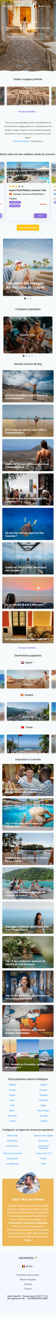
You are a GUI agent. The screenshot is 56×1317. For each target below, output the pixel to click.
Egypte (29, 662)
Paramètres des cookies (28, 1275)
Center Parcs (12, 1146)
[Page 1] (25, 298)
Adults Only (12, 1135)
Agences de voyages (43, 1135)
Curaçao (43, 1090)
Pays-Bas (12, 1116)
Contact (28, 1289)
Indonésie (43, 1100)
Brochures (43, 1141)
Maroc (12, 1110)
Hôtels (44, 1158)
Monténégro (43, 1110)
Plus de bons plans (27, 227)
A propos (28, 1284)
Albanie (12, 1085)
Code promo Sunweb (12, 1153)
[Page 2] (27, 298)
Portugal (44, 1116)
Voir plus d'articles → (28, 648)
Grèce (12, 1100)
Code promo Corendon (43, 1147)
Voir (40, 216)
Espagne (29, 695)
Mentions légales (28, 1279)
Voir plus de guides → (28, 111)
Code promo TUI (43, 1153)
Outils (43, 1164)
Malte (43, 1105)
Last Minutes (12, 1164)
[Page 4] (32, 356)
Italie (12, 1105)
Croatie (12, 1090)
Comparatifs (12, 1158)
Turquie (29, 727)
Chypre (43, 1085)
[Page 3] (30, 298)
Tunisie (12, 1121)
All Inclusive (12, 1141)
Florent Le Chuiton (21, 141)
